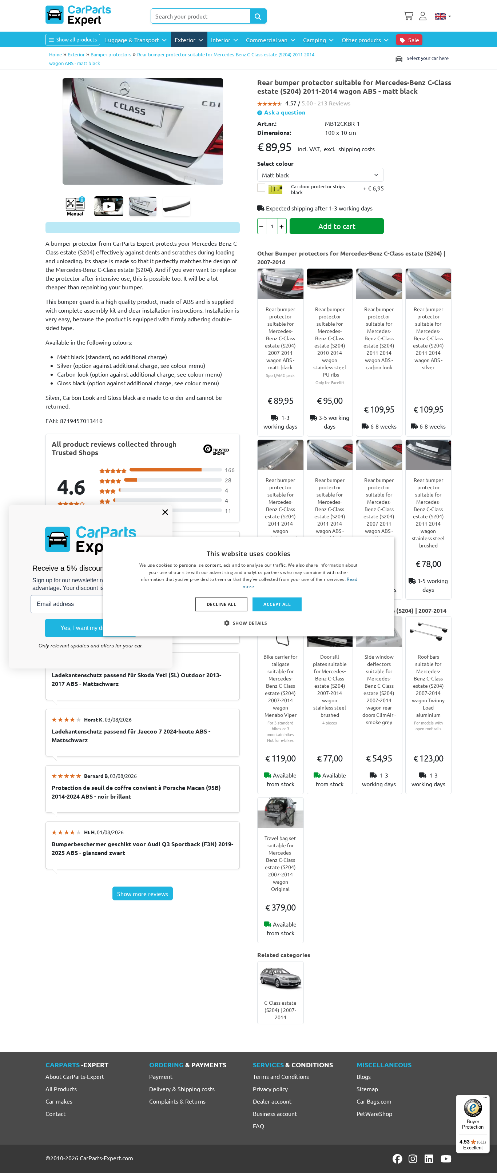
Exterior (76, 54)
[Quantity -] (261, 226)
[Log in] (424, 15)
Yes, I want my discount (90, 628)
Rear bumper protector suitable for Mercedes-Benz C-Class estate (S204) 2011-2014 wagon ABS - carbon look (378, 338)
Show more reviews (142, 893)
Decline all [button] (221, 604)
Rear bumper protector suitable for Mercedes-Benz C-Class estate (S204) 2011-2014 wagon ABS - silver (428, 338)
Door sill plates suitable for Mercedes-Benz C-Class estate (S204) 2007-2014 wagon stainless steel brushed (330, 685)
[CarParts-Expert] (78, 15)
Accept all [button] (277, 604)
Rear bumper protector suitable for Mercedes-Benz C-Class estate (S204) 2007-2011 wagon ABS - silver (378, 509)
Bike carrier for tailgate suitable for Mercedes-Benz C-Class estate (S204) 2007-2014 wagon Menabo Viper (280, 685)
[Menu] (485, 1099)
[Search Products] (258, 16)
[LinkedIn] (430, 1158)
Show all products (76, 39)
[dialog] (248, 586)
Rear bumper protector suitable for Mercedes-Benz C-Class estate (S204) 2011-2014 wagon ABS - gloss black (329, 509)
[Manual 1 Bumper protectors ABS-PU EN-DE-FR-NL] (75, 206)
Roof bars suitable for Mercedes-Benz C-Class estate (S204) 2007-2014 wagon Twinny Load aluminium (428, 685)
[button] (248, 623)
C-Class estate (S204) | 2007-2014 (280, 1009)
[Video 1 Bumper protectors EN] (108, 206)
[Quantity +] (282, 226)
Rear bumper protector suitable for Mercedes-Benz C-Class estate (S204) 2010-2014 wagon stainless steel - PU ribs (329, 342)
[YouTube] (446, 1158)
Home (55, 54)
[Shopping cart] (408, 15)
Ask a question (284, 112)
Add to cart (336, 225)
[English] (443, 16)
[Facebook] (398, 1158)
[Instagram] (414, 1158)
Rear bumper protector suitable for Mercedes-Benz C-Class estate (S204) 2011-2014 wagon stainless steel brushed (280, 513)
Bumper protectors (111, 54)
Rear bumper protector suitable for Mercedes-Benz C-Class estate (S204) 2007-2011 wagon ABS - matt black (280, 338)
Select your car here (427, 58)
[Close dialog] (165, 512)
